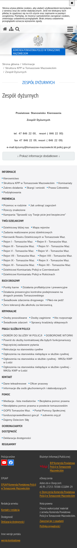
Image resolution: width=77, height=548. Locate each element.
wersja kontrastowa (10, 540)
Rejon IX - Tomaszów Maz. (19, 260)
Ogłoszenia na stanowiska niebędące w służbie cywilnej (36, 354)
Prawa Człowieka (58, 187)
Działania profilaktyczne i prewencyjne (45, 287)
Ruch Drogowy (11, 281)
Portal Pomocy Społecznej (49, 410)
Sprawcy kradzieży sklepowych (49, 322)
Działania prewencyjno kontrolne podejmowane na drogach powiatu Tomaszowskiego (33, 293)
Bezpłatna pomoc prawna (54, 401)
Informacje (28, 64)
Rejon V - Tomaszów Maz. (18, 250)
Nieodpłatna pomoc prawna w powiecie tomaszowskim (35, 405)
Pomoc (6, 394)
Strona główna (10, 64)
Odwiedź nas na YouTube (4, 462)
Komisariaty (65, 183)
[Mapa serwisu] (11, 29)
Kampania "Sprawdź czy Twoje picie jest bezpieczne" (34, 214)
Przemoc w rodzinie (15, 205)
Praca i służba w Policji (16, 329)
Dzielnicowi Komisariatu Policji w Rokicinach (29, 274)
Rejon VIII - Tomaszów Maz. (56, 255)
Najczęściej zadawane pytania (21, 344)
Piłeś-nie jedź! (55, 300)
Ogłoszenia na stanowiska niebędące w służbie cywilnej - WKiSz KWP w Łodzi (36, 369)
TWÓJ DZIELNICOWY (13, 221)
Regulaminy (9, 444)
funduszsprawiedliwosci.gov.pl (21, 415)
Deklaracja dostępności (17, 438)
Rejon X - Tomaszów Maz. (54, 260)
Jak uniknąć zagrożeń (43, 205)
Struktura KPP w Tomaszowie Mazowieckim (30, 68)
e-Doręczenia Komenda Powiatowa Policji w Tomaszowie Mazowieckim (57, 493)
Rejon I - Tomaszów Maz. (18, 241)
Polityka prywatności (50, 526)
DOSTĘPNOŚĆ (9, 431)
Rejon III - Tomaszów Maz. (19, 246)
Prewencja (8, 199)
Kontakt (7, 377)
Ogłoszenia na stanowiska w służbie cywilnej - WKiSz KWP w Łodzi (37, 360)
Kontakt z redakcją (10, 510)
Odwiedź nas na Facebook (11, 462)
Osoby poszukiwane (15, 317)
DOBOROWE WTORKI (59, 335)
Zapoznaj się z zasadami (52, 521)
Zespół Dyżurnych (16, 71)
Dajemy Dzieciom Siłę (16, 419)
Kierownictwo (11, 178)
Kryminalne (9, 311)
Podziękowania (12, 192)
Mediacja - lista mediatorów (19, 401)
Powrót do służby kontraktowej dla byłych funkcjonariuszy (37, 340)
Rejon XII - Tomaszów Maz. (55, 265)
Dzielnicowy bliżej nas (16, 227)
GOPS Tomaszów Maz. (17, 410)
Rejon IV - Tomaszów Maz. (54, 246)
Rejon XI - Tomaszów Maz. (19, 265)
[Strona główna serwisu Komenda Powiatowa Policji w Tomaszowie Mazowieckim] (5, 29)
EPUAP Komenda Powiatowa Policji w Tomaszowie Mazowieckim (18, 486)
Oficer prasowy (39, 383)
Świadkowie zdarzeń (15, 322)
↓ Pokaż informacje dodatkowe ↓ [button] (38, 156)
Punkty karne (11, 287)
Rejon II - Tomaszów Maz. (52, 241)
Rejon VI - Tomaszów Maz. (54, 250)
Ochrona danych (12, 426)
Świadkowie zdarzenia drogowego (23, 300)
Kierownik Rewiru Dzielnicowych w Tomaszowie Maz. (34, 236)
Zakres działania (13, 187)
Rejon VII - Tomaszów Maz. (19, 255)
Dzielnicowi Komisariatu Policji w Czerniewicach (31, 269)
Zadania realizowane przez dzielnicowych (27, 232)
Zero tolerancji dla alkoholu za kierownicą (27, 304)
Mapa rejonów (41, 227)
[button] (70, 29)
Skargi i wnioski (36, 187)
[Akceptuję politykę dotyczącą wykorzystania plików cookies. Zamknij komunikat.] (72, 3)
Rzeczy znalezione (14, 209)
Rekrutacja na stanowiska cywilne (23, 349)
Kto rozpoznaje (63, 317)
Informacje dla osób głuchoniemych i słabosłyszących (34, 388)
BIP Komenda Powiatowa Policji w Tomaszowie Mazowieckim (62, 466)
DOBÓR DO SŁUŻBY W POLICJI (22, 335)
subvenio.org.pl (51, 415)
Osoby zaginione (41, 317)
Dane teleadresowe (14, 383)
